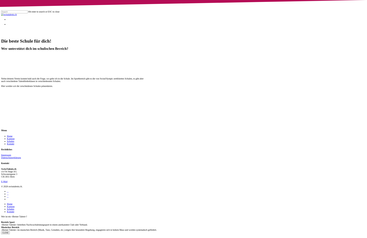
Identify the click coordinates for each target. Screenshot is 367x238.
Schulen (10, 141)
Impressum (6, 155)
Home (9, 136)
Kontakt (10, 144)
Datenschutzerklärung (11, 157)
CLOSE (5, 233)
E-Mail (4, 181)
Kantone (11, 138)
